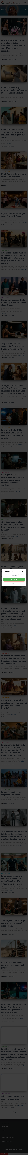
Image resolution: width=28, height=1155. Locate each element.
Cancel (14, 583)
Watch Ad (14, 579)
